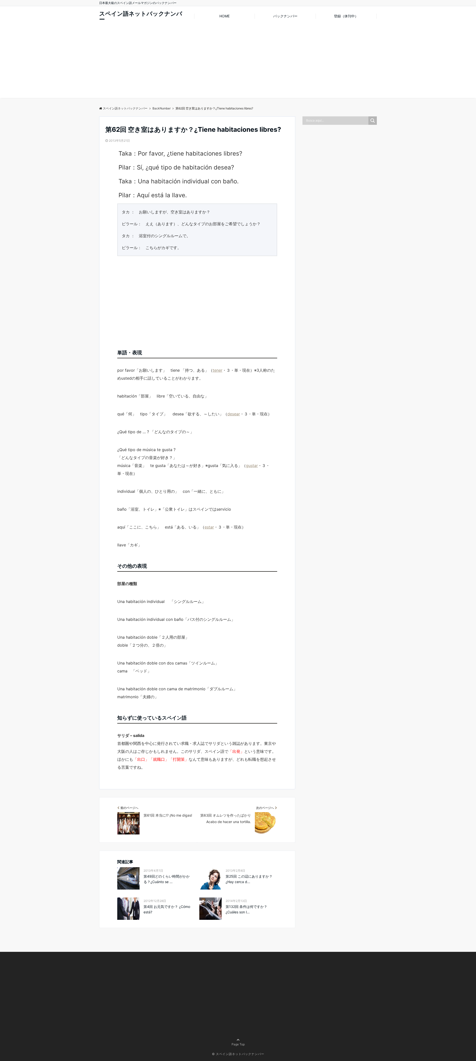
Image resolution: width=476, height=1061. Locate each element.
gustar (252, 465)
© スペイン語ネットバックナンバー (238, 1054)
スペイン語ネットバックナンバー (140, 16)
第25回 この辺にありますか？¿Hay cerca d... (249, 879)
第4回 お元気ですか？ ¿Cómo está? (167, 909)
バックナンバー (285, 16)
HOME (224, 16)
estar (209, 527)
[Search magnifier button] (372, 120)
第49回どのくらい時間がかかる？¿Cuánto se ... (167, 879)
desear (233, 413)
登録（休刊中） (346, 16)
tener (217, 370)
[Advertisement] (238, 63)
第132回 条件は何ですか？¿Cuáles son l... (246, 909)
